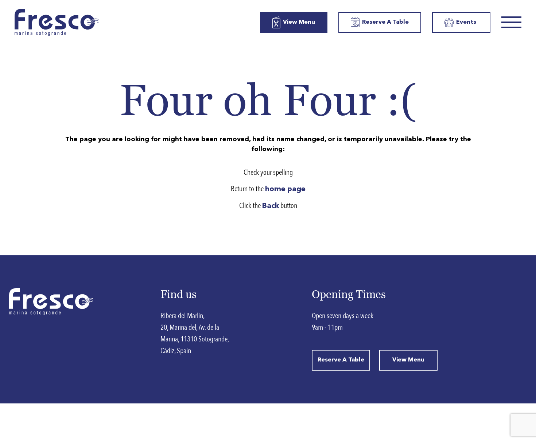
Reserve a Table (385, 22)
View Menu (299, 22)
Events (466, 22)
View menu (408, 360)
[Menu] (511, 22)
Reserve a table (341, 360)
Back (270, 206)
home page (285, 189)
